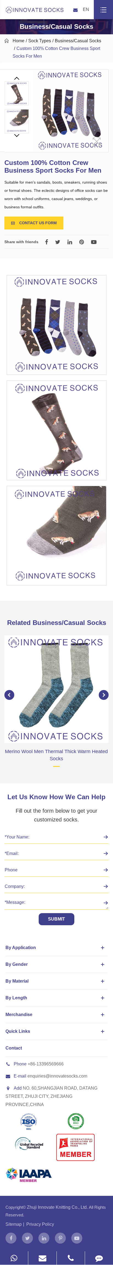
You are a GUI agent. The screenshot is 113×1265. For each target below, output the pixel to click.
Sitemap (13, 1224)
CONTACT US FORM (34, 223)
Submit (56, 919)
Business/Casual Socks (78, 40)
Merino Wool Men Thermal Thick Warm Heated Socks (56, 755)
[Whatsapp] (14, 1258)
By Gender (16, 964)
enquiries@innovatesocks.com (57, 1076)
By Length (16, 997)
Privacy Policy (40, 1224)
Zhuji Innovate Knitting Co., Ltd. (58, 1207)
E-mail (20, 1076)
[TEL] (71, 1258)
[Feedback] (99, 1258)
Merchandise (18, 1014)
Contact (13, 1048)
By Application (20, 947)
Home (18, 40)
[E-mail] (42, 1258)
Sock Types (39, 40)
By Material (17, 981)
